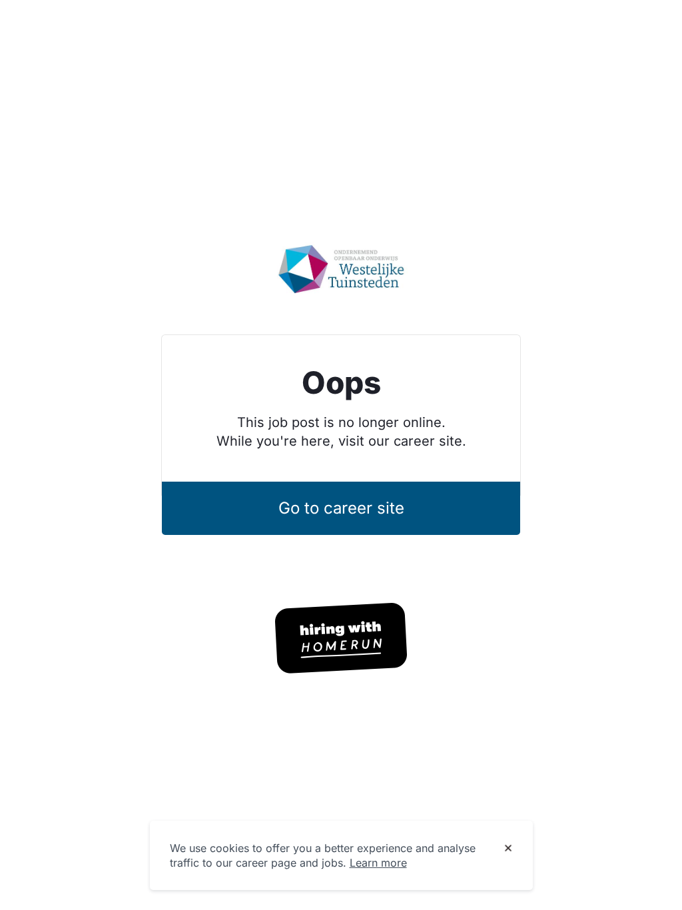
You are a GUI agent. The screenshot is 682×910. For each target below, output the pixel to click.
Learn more (378, 862)
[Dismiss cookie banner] (508, 848)
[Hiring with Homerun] (341, 638)
